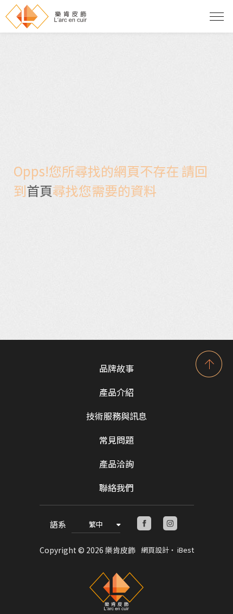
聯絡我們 (116, 487)
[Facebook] (144, 523)
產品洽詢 (116, 463)
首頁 (40, 190)
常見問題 (116, 439)
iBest (185, 550)
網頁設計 (155, 550)
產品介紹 (116, 391)
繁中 (96, 524)
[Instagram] (170, 523)
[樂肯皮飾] (116, 591)
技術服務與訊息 (116, 415)
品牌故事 (116, 368)
